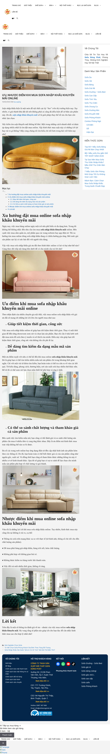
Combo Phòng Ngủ (93, 121)
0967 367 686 (41, 705)
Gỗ (87, 128)
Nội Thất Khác (65, 5)
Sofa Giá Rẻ (90, 88)
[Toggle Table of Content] (3, 191)
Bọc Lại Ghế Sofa (84, 5)
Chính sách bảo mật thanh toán (16, 669)
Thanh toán (7, 735)
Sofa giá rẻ (86, 667)
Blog (96, 5)
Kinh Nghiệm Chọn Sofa (13, 645)
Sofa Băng (89, 85)
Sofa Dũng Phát (92, 57)
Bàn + (51, 5)
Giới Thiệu (28, 5)
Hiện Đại (90, 132)
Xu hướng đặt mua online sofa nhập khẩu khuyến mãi (30, 194)
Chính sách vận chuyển (13, 682)
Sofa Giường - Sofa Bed (91, 663)
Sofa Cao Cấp (91, 96)
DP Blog (8, 666)
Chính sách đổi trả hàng (13, 677)
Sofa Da (88, 77)
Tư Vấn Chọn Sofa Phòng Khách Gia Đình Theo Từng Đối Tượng (27, 647)
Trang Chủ (16, 5)
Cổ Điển (89, 125)
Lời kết (12, 209)
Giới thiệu (8, 663)
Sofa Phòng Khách (93, 117)
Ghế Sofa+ (39, 5)
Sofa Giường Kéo (92, 110)
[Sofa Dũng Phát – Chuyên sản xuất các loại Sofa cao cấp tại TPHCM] (5, 27)
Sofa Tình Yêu (91, 99)
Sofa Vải (88, 81)
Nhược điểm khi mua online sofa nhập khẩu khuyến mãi (31, 207)
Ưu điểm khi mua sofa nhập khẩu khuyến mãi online (29, 197)
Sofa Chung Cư (91, 107)
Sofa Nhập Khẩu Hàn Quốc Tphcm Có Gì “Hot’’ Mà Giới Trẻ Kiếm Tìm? (30, 650)
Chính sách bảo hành (12, 679)
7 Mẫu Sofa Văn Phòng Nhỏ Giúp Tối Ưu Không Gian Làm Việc (95, 174)
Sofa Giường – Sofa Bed (95, 92)
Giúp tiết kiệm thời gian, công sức (25, 199)
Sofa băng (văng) (88, 671)
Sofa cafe (85, 682)
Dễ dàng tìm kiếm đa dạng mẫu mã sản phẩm (29, 202)
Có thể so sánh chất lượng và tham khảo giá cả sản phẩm (33, 204)
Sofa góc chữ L (87, 675)
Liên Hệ (15, 12)
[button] (17, 18)
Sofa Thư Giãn (91, 103)
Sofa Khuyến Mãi (92, 114)
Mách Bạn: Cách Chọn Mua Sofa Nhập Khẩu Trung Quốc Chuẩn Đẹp (95, 183)
